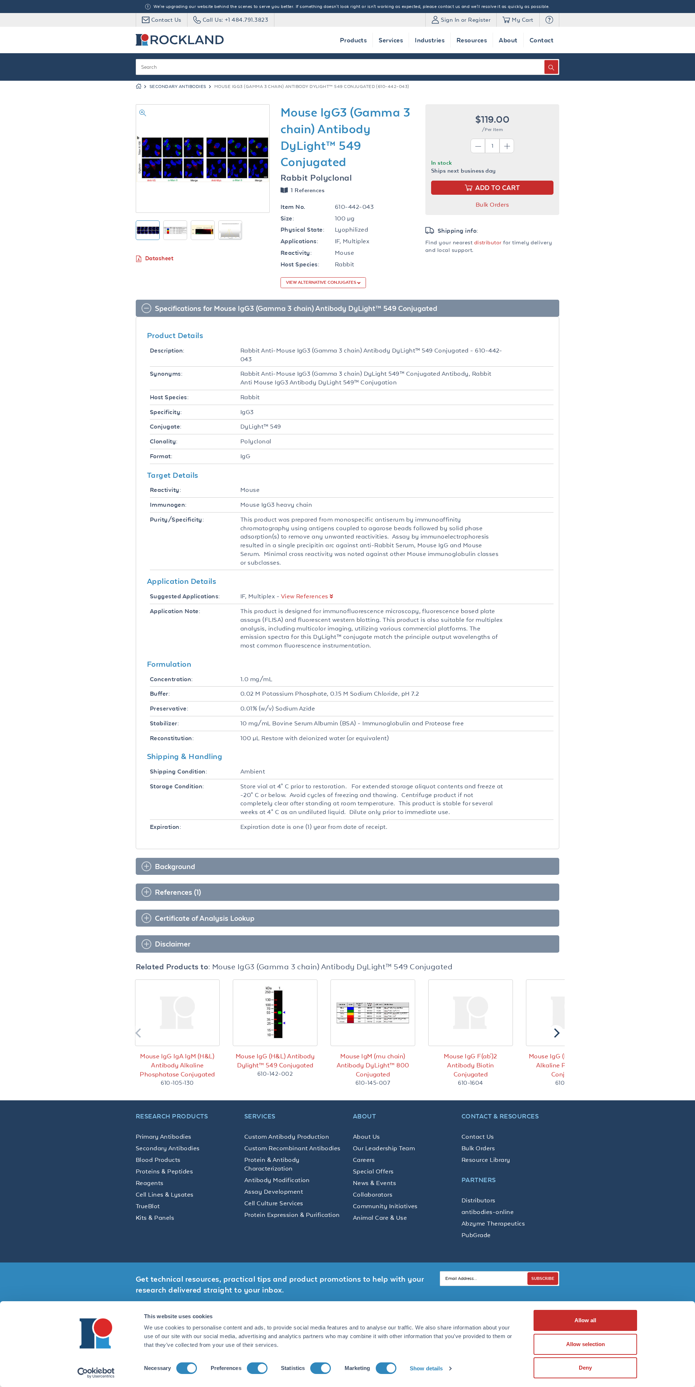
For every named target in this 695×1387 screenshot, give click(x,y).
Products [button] (353, 40)
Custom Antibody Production (286, 1136)
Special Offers (373, 1171)
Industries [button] (430, 40)
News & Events (374, 1182)
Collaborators (372, 1194)
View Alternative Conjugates (321, 282)
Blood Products (158, 1159)
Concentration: (171, 679)
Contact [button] (541, 40)
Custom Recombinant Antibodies (292, 1148)
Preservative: (169, 708)
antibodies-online (488, 1211)
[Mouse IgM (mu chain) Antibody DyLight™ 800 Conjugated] (372, 1012)
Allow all (585, 1320)
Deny (585, 1368)
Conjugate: (166, 426)
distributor (488, 242)
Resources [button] (471, 40)
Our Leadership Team (384, 1148)
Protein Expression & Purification (292, 1214)
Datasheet (159, 258)
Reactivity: (296, 252)
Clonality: (164, 441)
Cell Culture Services (273, 1203)
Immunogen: (168, 504)
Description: (167, 350)
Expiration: (165, 826)
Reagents (150, 1182)
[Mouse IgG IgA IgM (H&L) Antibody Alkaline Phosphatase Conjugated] (177, 1012)
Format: (161, 456)
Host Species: (300, 264)
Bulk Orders (492, 204)
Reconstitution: (172, 738)
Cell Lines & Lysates (165, 1194)
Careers (364, 1159)
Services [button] (391, 40)
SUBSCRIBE (542, 1278)
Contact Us (478, 1136)
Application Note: (175, 611)
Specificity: (166, 412)
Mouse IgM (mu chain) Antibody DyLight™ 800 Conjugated (373, 1065)
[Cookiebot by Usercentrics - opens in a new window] (96, 1372)
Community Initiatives (385, 1206)
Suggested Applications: (185, 596)
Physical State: (302, 229)
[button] (549, 20)
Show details (426, 1368)
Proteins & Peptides (164, 1171)
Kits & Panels (155, 1217)
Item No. (293, 206)
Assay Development (273, 1191)
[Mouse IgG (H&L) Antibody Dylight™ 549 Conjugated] (275, 1012)
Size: (287, 218)
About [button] (508, 40)
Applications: (299, 241)
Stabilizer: (164, 723)
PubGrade (476, 1235)
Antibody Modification (277, 1180)
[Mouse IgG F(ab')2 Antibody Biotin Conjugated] (470, 1012)
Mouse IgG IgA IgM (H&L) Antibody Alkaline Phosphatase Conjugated (177, 1065)
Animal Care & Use (380, 1217)
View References (304, 596)
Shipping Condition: (178, 771)
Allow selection (585, 1344)
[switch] (257, 1368)
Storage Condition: (177, 786)
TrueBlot (148, 1206)
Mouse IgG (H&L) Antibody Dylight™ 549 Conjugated (275, 1061)
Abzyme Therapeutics (493, 1223)
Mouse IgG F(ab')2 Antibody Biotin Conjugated (470, 1065)
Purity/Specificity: (177, 519)
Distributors (479, 1200)
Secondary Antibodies (177, 86)
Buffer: (160, 693)
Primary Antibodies (163, 1136)
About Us (366, 1136)
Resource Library (486, 1159)
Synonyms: (166, 373)
